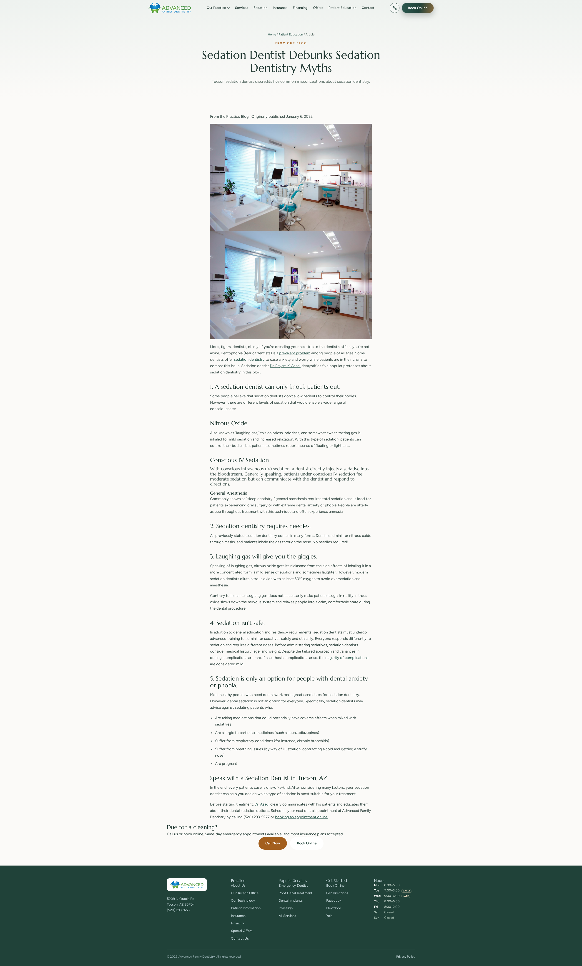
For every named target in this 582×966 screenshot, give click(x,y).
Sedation (260, 8)
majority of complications (347, 657)
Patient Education (342, 8)
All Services (287, 916)
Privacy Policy (405, 956)
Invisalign (286, 908)
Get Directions (337, 893)
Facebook (333, 900)
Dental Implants (291, 900)
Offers (318, 8)
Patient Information (246, 908)
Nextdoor (333, 908)
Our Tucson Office (244, 893)
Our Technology (243, 900)
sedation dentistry (249, 359)
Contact (368, 8)
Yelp (329, 916)
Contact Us (240, 938)
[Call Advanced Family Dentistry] (394, 8)
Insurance (280, 8)
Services (241, 8)
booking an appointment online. (301, 817)
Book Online (307, 843)
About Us (238, 885)
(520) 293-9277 (178, 910)
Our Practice (216, 8)
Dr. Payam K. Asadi (285, 365)
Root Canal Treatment (295, 893)
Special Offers (241, 931)
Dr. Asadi (262, 804)
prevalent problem (294, 353)
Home (272, 34)
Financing (300, 8)
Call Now (272, 843)
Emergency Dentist (293, 885)
